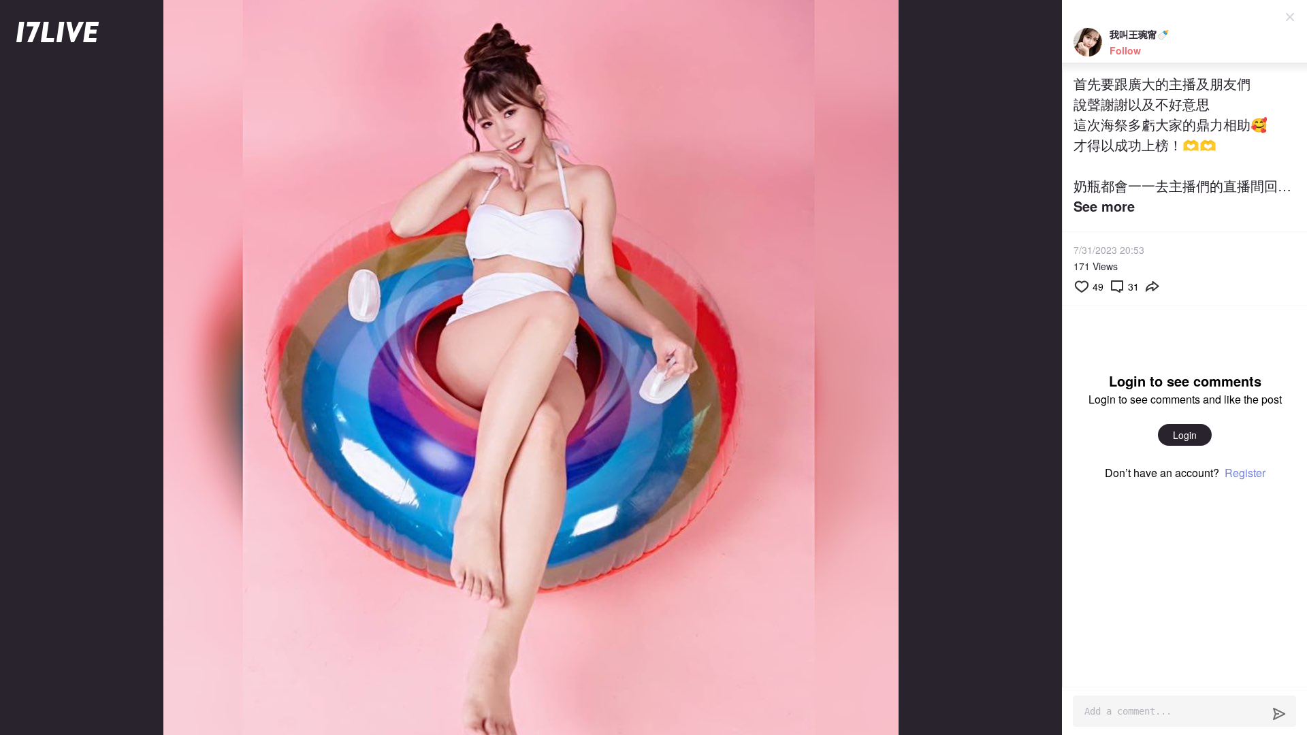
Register (1245, 472)
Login (1185, 435)
